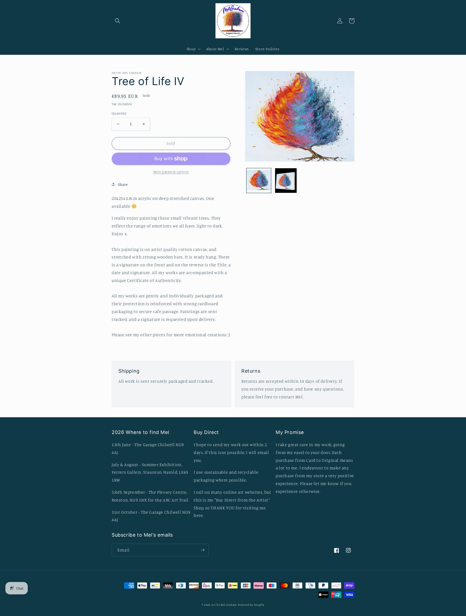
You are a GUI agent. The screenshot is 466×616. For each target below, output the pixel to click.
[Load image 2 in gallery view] (286, 180)
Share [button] (123, 184)
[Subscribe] (202, 550)
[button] (118, 21)
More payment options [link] (171, 172)
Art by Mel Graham (224, 604)
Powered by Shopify (251, 604)
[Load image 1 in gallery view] (258, 180)
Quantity (119, 113)
